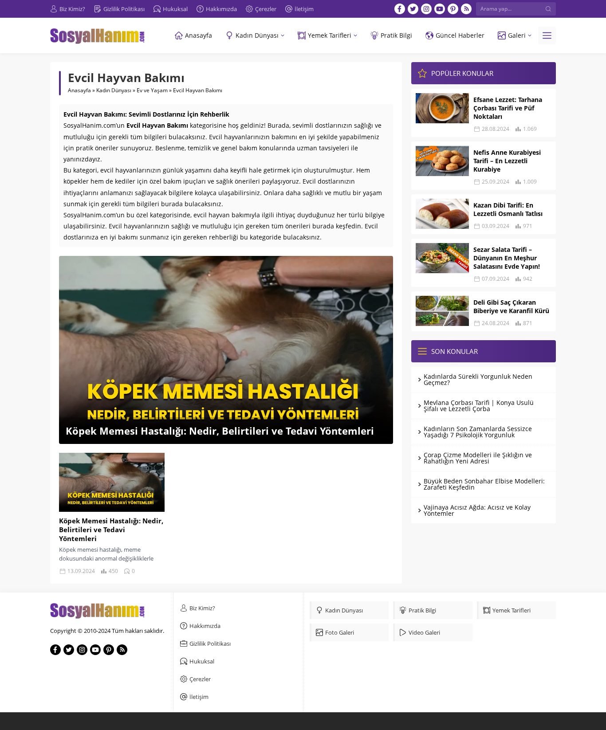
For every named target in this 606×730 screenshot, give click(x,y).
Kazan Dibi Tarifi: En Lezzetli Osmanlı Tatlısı (508, 209)
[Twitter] (413, 9)
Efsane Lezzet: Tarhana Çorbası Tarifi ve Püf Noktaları (507, 108)
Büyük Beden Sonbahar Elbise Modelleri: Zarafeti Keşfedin (484, 484)
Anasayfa (79, 90)
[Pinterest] (453, 9)
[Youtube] (439, 9)
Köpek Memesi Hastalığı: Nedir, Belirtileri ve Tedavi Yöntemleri (220, 430)
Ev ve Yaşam (152, 90)
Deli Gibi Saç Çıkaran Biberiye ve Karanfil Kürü (511, 306)
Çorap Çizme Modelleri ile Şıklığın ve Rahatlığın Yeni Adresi (478, 458)
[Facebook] (399, 9)
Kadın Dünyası (113, 90)
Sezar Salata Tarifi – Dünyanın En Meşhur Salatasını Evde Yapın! (506, 258)
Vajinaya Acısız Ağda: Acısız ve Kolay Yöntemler (477, 510)
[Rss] (466, 9)
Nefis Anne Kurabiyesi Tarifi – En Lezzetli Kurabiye (507, 160)
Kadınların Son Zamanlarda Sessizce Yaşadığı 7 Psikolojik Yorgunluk (478, 431)
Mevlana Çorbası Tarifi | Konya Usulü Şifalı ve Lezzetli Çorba (479, 405)
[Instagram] (426, 9)
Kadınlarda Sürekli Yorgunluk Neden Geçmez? (478, 379)
